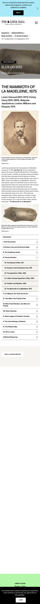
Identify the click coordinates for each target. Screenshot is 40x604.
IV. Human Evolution (21, 36)
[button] (36, 22)
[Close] (38, 8)
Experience (5, 33)
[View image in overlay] (20, 133)
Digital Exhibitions (18, 33)
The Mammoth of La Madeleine (20, 202)
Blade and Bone (6, 36)
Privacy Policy (19, 595)
